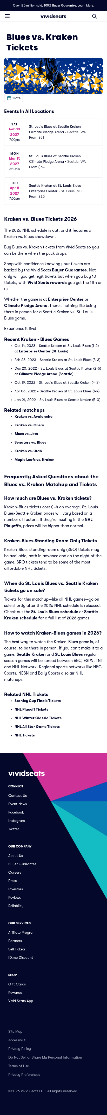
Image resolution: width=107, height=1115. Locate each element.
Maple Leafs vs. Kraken (35, 459)
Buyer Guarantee (69, 270)
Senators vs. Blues (30, 442)
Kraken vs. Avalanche (33, 416)
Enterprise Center (66, 299)
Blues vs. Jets (26, 434)
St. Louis (60, 351)
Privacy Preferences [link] (24, 1074)
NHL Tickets (25, 735)
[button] (13, 98)
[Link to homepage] (53, 16)
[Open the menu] (7, 16)
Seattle (65, 374)
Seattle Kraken (31, 654)
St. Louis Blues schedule (54, 611)
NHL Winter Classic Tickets (38, 718)
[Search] (94, 16)
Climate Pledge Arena (26, 305)
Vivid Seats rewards (47, 282)
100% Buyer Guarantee (60, 5)
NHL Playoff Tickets (31, 709)
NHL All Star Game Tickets (37, 726)
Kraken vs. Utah (28, 451)
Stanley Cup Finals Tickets (38, 701)
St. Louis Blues (69, 654)
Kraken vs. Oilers (29, 425)
